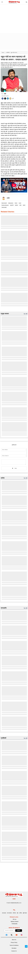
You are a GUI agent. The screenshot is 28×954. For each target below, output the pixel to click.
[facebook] (2, 98)
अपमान (24, 205)
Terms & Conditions (14, 945)
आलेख (2, 478)
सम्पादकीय (4, 608)
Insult (20, 203)
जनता (20, 205)
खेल (17, 913)
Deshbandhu (14, 923)
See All (25, 313)
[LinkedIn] (8, 98)
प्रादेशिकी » (8, 52)
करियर (20, 913)
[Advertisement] (14, 17)
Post (15, 468)
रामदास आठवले (4, 207)
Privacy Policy (14, 942)
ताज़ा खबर (4, 913)
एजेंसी (5, 93)
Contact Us (14, 951)
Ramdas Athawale (5, 205)
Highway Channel (14, 921)
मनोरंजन (14, 913)
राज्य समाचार (9, 913)
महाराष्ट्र (16, 205)
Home (3, 52)
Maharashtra (10, 203)
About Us (14, 939)
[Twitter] (5, 98)
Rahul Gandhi (4, 203)
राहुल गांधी (11, 205)
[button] (2, 3)
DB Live (14, 919)
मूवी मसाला (25, 913)
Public (16, 203)
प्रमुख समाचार (5, 313)
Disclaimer (14, 948)
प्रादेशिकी (3, 738)
